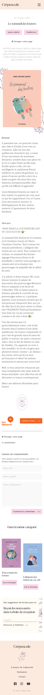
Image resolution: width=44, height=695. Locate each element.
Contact (22, 676)
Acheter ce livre (28, 421)
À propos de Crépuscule (22, 667)
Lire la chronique (9, 582)
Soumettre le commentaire (24, 511)
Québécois (31, 32)
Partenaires (22, 672)
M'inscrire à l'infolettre (14, 625)
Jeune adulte (13, 32)
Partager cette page (23, 41)
